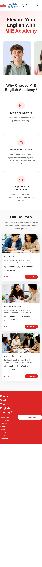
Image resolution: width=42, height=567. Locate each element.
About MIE (24, 5)
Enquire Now (31, 277)
